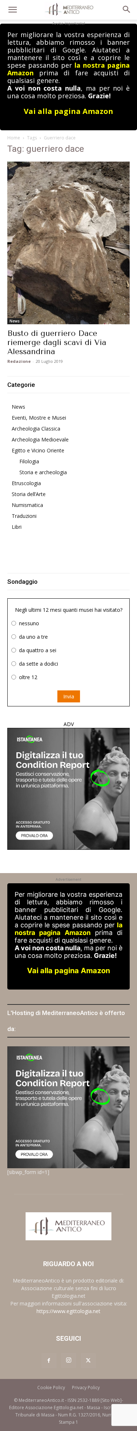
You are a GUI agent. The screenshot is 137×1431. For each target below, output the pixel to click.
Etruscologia (26, 483)
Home (13, 138)
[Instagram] (68, 1360)
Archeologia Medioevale (40, 439)
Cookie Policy (51, 1387)
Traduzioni (24, 515)
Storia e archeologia (43, 472)
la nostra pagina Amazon (68, 928)
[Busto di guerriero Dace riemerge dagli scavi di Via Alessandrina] (68, 243)
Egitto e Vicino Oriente (38, 450)
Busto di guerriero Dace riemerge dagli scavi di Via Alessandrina (56, 342)
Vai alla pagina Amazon (68, 111)
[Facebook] (49, 1360)
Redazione (19, 361)
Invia (68, 696)
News (14, 321)
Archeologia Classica (36, 428)
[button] (12, 10)
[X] (88, 1360)
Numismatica (27, 505)
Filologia (29, 461)
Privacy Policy (86, 1387)
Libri (17, 526)
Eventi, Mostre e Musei (39, 417)
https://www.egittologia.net (68, 1311)
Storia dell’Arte (29, 494)
